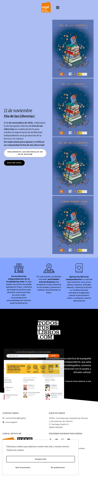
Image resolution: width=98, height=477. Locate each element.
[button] (58, 8)
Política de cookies (15, 450)
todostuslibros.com (78, 381)
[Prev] (74, 396)
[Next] (90, 396)
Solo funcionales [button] (22, 467)
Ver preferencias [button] (58, 467)
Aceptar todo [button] (40, 459)
